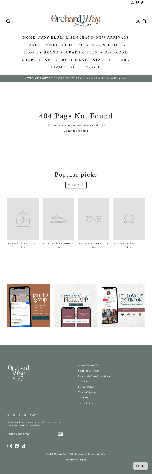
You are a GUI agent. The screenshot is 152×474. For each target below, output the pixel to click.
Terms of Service (87, 392)
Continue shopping (76, 130)
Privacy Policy (86, 387)
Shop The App (38, 60)
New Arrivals (112, 37)
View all (76, 185)
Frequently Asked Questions (94, 376)
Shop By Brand (42, 52)
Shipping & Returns (89, 370)
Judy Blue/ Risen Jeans (65, 37)
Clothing (74, 45)
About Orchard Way (89, 365)
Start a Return (86, 403)
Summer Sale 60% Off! (76, 67)
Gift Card (116, 52)
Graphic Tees (82, 52)
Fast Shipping (43, 45)
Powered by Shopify (76, 459)
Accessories (107, 45)
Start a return (111, 60)
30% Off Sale (75, 60)
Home (29, 37)
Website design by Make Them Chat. (87, 454)
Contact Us (84, 381)
